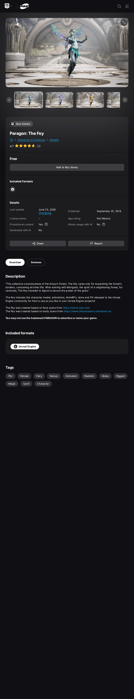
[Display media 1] (59, 100)
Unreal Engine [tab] (27, 346)
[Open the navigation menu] (127, 6)
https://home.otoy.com (76, 307)
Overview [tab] (15, 262)
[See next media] (125, 100)
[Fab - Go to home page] (24, 6)
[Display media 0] (29, 100)
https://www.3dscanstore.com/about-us (87, 311)
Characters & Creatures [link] (31, 139)
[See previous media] (9, 100)
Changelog (45, 212)
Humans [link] (54, 139)
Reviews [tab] (36, 262)
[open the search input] (119, 6)
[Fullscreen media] (123, 22)
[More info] (46, 224)
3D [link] (11, 139)
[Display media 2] (90, 100)
